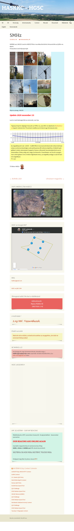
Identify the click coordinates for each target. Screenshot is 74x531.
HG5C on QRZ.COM (16, 288)
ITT (35, 459)
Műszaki (45, 23)
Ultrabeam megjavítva (55, 179)
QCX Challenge (15, 488)
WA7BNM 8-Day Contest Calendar (25, 468)
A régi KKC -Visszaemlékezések (26, 321)
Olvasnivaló (55, 23)
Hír (2, 23)
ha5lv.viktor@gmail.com (19, 355)
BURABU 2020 (16, 179)
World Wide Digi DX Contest (19, 480)
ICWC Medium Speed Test (18, 491)
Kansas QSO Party (16, 483)
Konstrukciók (13, 27)
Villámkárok (65, 23)
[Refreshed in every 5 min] (37, 203)
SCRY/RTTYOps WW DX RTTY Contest (21, 471)
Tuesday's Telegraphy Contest (20, 511)
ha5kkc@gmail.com (17, 281)
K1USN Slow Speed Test (18, 485)
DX (8, 23)
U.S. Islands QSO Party (17, 477)
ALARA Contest (16, 474)
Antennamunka (26, 23)
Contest (37, 23)
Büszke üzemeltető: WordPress (18, 518)
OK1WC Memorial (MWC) (18, 494)
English (4, 27)
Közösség (15, 23)
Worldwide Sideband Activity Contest (22, 502)
